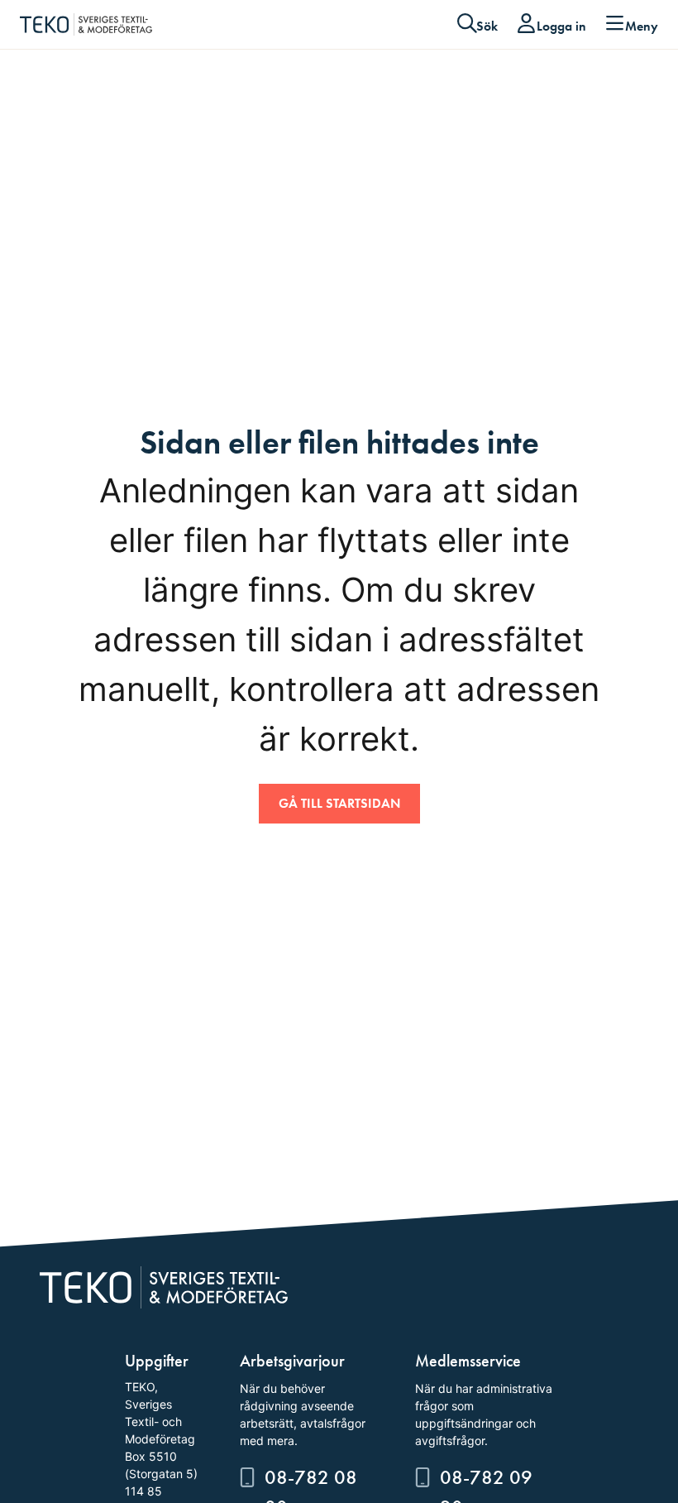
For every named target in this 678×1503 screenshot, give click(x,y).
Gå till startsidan (339, 803)
